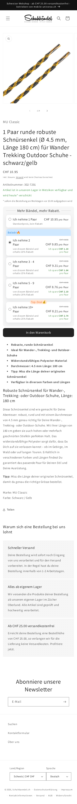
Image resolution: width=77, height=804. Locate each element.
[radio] (38, 221)
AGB (50, 795)
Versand (19, 177)
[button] (8, 18)
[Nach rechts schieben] (47, 110)
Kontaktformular (19, 733)
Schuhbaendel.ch (21, 789)
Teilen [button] (11, 509)
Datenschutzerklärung (45, 789)
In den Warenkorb (38, 332)
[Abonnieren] (64, 701)
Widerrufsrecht (64, 795)
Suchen (12, 724)
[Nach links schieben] (29, 110)
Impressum (66, 789)
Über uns (14, 742)
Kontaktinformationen (20, 795)
